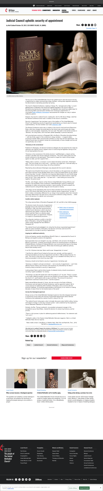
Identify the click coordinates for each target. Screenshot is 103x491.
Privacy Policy (68, 479)
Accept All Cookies (84, 488)
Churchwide (81, 10)
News (28, 345)
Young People (23, 463)
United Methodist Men (25, 458)
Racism (71, 458)
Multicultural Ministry (42, 458)
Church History (55, 456)
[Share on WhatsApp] (89, 25)
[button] (16, 479)
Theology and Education (58, 458)
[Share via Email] (95, 25)
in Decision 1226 (56, 124)
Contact (56, 479)
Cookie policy (10, 488)
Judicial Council (38, 345)
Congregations (23, 456)
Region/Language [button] (40, 5)
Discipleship (40, 453)
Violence (72, 463)
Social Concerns (41, 390)
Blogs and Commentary (68, 345)
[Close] (100, 487)
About (89, 10)
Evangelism (40, 448)
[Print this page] (92, 25)
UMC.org (92, 5)
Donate (95, 10)
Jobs (62, 479)
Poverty (71, 460)
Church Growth (40, 451)
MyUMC (99, 5)
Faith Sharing (40, 456)
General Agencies (88, 458)
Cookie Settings (93, 479)
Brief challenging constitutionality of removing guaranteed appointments (65, 214)
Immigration (56, 10)
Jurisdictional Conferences (90, 467)
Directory (49, 5)
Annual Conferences (89, 463)
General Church (88, 448)
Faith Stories (23, 451)
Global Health (55, 453)
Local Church (9, 390)
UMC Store (84, 5)
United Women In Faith (25, 460)
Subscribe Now (66, 358)
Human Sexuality (74, 453)
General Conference (65, 11)
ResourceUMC (76, 5)
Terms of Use (77, 479)
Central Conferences (89, 465)
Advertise (50, 479)
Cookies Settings (73, 488)
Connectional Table (88, 460)
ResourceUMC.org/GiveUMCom (56, 331)
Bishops (86, 453)
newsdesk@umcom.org (54, 324)
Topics (74, 10)
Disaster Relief (55, 451)
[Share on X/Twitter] (86, 25)
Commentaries (46, 10)
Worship (54, 460)
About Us (85, 479)
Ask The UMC (67, 5)
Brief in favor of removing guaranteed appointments (66, 208)
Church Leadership (24, 453)
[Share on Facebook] (82, 25)
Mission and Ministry (57, 448)
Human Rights (73, 456)
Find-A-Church (58, 5)
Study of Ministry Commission (40, 112)
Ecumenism (40, 460)
